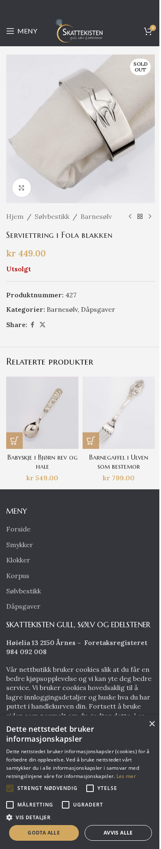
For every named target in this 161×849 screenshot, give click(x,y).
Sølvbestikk (52, 216)
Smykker (19, 545)
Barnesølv (96, 216)
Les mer (126, 776)
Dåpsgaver (98, 309)
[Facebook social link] (32, 324)
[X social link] (42, 324)
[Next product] (150, 217)
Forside (18, 529)
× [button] (152, 724)
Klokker (18, 560)
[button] (14, 440)
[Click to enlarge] (21, 187)
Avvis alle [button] (118, 832)
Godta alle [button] (44, 832)
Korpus (17, 576)
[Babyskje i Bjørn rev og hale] (42, 413)
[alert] (80, 782)
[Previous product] (130, 217)
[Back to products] (140, 217)
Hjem (15, 216)
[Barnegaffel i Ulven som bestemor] (119, 413)
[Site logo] (80, 30)
